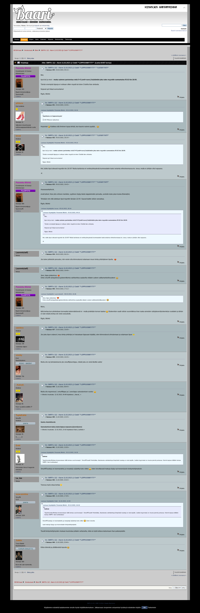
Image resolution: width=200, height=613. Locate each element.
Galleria (18, 96)
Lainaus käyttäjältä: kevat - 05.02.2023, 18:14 (56, 208)
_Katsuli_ (20, 385)
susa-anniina (22, 494)
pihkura (19, 103)
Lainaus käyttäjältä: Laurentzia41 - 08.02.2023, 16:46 (58, 294)
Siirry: (170, 588)
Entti (18, 445)
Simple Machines (109, 603)
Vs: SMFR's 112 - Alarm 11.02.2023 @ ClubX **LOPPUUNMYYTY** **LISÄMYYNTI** (77, 68)
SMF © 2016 (100, 603)
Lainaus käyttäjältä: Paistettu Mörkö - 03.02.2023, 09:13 (59, 142)
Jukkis (19, 540)
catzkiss (20, 328)
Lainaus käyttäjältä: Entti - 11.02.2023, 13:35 (55, 501)
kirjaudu (36, 25)
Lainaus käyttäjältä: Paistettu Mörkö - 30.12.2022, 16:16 (59, 110)
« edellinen (174, 55)
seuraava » (182, 55)
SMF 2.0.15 (90, 603)
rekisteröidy (45, 25)
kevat (18, 136)
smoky (19, 355)
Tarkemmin (152, 608)
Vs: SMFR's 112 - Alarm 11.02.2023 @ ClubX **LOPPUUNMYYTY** (70, 103)
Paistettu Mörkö (23, 68)
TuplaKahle (21, 415)
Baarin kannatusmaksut (179, 30)
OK (144, 607)
